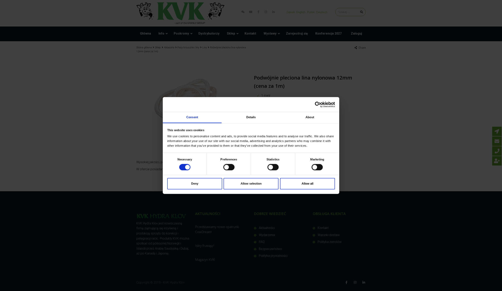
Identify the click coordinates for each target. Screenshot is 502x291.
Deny (194, 183)
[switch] (229, 167)
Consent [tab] (192, 117)
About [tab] (310, 117)
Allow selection (251, 183)
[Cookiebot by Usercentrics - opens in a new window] (318, 104)
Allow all (307, 183)
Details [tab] (251, 117)
